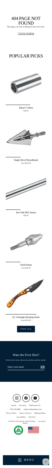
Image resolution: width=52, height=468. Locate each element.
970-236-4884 (15, 409)
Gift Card (32, 417)
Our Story (22, 405)
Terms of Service (25, 413)
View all (26, 329)
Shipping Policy (40, 413)
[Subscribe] (42, 367)
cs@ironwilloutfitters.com (32, 409)
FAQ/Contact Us (34, 405)
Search (14, 405)
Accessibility (21, 417)
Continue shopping (26, 33)
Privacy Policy (11, 413)
